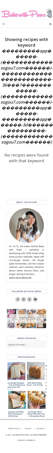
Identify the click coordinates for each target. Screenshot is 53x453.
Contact (29, 429)
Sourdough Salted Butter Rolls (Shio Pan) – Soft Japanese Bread (36, 414)
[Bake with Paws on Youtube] (35, 299)
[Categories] (26, 327)
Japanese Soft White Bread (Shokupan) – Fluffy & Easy (16, 414)
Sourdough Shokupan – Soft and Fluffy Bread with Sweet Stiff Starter (16, 385)
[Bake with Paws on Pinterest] (17, 299)
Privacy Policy (15, 429)
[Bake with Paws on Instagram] (23, 299)
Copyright (40, 429)
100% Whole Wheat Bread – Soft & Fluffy (35, 384)
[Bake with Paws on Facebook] (29, 299)
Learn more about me (20, 277)
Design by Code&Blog (26, 440)
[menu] (3, 24)
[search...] (50, 24)
